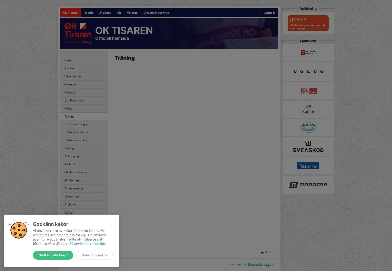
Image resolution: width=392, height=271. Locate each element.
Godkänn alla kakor (53, 255)
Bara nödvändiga (94, 255)
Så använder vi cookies (87, 244)
